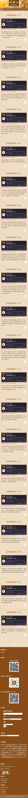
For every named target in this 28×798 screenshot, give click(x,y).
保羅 (2, 744)
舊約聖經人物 (21, 755)
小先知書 (5, 746)
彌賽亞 (11, 746)
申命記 (11, 750)
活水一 (4, 751)
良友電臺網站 (3, 791)
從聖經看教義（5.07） (14, 173)
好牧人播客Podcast (5, 778)
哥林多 (17, 744)
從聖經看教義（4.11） (14, 461)
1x (9, 25)
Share (24, 27)
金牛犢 (17, 757)
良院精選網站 (3, 793)
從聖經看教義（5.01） (14, 369)
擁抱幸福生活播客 (4, 787)
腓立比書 (13, 755)
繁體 (1, 652)
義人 (6, 755)
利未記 (25, 757)
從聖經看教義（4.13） (14, 399)
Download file (4, 29)
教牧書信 (14, 748)
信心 (4, 744)
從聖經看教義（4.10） (14, 491)
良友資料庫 (3, 789)
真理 (24, 751)
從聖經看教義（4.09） (14, 522)
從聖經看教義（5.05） (14, 237)
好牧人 (2, 746)
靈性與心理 (20, 757)
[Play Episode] (3, 24)
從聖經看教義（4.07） (14, 582)
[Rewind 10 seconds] (7, 25)
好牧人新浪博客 (4, 780)
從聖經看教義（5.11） (14, 47)
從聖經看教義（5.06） (14, 205)
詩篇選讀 (12, 757)
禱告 (9, 753)
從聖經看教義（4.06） (14, 612)
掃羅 (3, 748)
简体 (4, 652)
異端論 (14, 750)
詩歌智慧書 (6, 757)
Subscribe (19, 27)
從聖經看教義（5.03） (14, 303)
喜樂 (20, 744)
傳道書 (8, 744)
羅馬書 (3, 755)
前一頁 (14, 644)
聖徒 (9, 755)
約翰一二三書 (14, 753)
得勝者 (20, 746)
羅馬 (26, 753)
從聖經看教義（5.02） (14, 335)
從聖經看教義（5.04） (14, 269)
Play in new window (12, 29)
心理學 (24, 746)
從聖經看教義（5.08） (14, 143)
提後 (6, 748)
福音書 (5, 753)
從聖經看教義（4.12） (14, 429)
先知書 (12, 744)
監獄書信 (19, 751)
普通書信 (20, 748)
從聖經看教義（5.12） (14, 15)
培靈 (23, 744)
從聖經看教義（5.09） (14, 109)
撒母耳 (9, 748)
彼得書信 (15, 746)
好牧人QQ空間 (4, 782)
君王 (15, 744)
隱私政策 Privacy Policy (5, 770)
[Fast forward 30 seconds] (11, 25)
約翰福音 (21, 753)
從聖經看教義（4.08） (14, 552)
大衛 (25, 744)
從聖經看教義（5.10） (14, 77)
